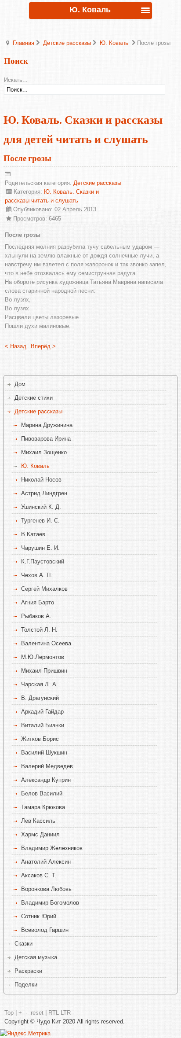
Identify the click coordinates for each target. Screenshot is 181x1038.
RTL (53, 1012)
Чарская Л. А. (39, 684)
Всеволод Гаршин (45, 930)
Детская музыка (35, 957)
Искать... (16, 80)
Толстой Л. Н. (39, 629)
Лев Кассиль (38, 820)
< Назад (15, 346)
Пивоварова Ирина (46, 438)
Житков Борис (40, 739)
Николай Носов (41, 479)
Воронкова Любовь (46, 889)
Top (9, 1012)
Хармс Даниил (40, 834)
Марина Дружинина (46, 425)
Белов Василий (41, 793)
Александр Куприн (46, 780)
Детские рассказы (67, 43)
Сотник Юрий (38, 916)
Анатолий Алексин (46, 861)
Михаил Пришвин (44, 670)
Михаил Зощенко (44, 452)
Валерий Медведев (47, 766)
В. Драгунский (40, 698)
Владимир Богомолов (50, 902)
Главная (23, 43)
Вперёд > (43, 346)
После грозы (27, 158)
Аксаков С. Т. (39, 875)
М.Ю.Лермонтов (42, 657)
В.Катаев (33, 534)
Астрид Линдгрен (44, 493)
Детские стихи (33, 397)
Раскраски (28, 971)
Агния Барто (37, 602)
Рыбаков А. (36, 616)
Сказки (23, 943)
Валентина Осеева (46, 643)
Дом (19, 384)
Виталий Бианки (42, 725)
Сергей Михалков (44, 588)
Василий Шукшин (44, 752)
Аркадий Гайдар (42, 711)
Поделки (25, 984)
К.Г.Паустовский (42, 561)
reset (37, 1012)
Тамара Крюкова (43, 807)
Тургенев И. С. (40, 520)
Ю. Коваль (114, 43)
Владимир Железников (52, 848)
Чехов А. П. (36, 575)
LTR (66, 1012)
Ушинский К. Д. (41, 507)
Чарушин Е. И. (40, 548)
